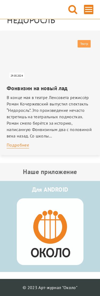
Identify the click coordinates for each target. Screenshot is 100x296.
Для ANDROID (50, 189)
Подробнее (18, 145)
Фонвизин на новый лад (37, 88)
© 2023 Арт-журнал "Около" (50, 287)
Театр (84, 44)
